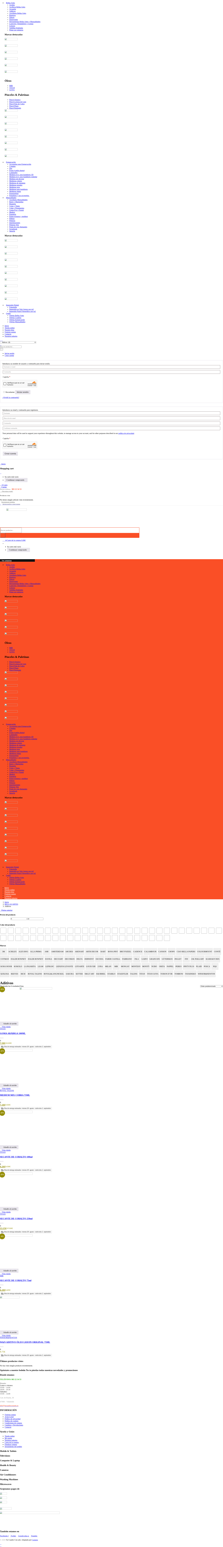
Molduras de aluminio (17, 183)
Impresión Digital (12, 305)
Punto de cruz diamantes (18, 227)
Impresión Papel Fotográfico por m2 (22, 311)
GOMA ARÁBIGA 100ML (13, 1033)
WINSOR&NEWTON (8, 1338)
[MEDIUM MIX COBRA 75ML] (16, 1051)
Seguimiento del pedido (13, 1447)
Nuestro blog (9, 330)
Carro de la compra (12, 1442)
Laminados (13, 173)
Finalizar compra (11, 1444)
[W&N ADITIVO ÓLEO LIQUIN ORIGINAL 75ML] (10, 1298)
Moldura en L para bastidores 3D (21, 175)
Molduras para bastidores (18, 189)
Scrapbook (13, 229)
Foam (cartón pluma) (17, 171)
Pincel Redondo (15, 108)
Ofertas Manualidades (17, 322)
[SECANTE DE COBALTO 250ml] (16, 1174)
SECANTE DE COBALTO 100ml (16, 1157)
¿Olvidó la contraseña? (10, 397)
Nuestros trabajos (11, 336)
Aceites (12, 5)
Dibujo (11, 17)
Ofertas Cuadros (15, 318)
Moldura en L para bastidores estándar (23, 177)
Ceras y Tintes (14, 206)
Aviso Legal (9, 1417)
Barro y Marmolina (16, 202)
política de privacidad (126, 433)
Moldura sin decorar (16, 179)
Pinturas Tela (14, 225)
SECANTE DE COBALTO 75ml (15, 1280)
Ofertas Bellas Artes (16, 316)
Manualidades (11, 198)
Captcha (6, 377)
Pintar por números (16, 30)
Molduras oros (14, 187)
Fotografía (13, 307)
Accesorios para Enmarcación (20, 164)
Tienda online (10, 328)
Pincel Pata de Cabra (17, 104)
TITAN (12, 88)
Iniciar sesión (23, 392)
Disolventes (13, 20)
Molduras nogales (15, 185)
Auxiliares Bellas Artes (17, 13)
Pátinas (12, 219)
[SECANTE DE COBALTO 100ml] (16, 1112)
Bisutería (12, 204)
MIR (11, 86)
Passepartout (13, 193)
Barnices (12, 15)
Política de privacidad (12, 1419)
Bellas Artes (10, 3)
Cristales (12, 166)
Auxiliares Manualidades (18, 200)
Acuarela (12, 9)
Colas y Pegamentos (16, 208)
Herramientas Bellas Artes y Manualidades (24, 22)
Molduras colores (15, 181)
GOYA (12, 90)
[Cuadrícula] (25, 986)
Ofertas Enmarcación (17, 320)
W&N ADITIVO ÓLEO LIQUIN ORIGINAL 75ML (25, 1342)
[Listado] (27, 986)
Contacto (8, 334)
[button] (3, 485)
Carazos (35, 1540)
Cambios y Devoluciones (14, 1425)
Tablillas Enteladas (16, 28)
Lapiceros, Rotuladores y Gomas (21, 24)
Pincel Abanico (14, 100)
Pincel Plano (13, 106)
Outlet (8, 313)
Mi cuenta (8, 1438)
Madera (12, 212)
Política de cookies (11, 1421)
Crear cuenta (10, 454)
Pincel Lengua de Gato (17, 102)
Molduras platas (15, 191)
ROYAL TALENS (7, 1091)
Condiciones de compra (13, 1423)
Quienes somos (10, 332)
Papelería (12, 214)
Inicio (7, 326)
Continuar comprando (15, 480)
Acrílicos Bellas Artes (17, 7)
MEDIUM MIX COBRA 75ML (15, 1095)
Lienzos (12, 26)
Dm (10, 168)
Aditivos (12, 11)
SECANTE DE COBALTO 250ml (16, 1218)
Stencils (12, 231)
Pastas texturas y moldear (18, 216)
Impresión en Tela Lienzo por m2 (21, 309)
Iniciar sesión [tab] (9, 353)
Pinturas (12, 221)
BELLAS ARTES (11, 904)
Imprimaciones (14, 223)
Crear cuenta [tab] (9, 355)
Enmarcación (11, 162)
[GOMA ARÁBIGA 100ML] (36, 989)
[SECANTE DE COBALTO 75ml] (16, 1236)
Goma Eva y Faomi (16, 210)
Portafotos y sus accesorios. (19, 196)
